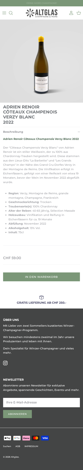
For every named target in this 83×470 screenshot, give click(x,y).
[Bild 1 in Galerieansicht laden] (41, 61)
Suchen (7, 446)
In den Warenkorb (41, 277)
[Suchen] (12, 13)
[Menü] (4, 13)
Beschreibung (13, 132)
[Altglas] (42, 13)
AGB (17, 446)
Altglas (15, 457)
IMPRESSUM (31, 446)
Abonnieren (17, 414)
